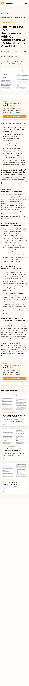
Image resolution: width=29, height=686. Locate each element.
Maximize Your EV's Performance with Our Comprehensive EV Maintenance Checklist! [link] (13, 16)
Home (3, 14)
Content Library (11, 14)
